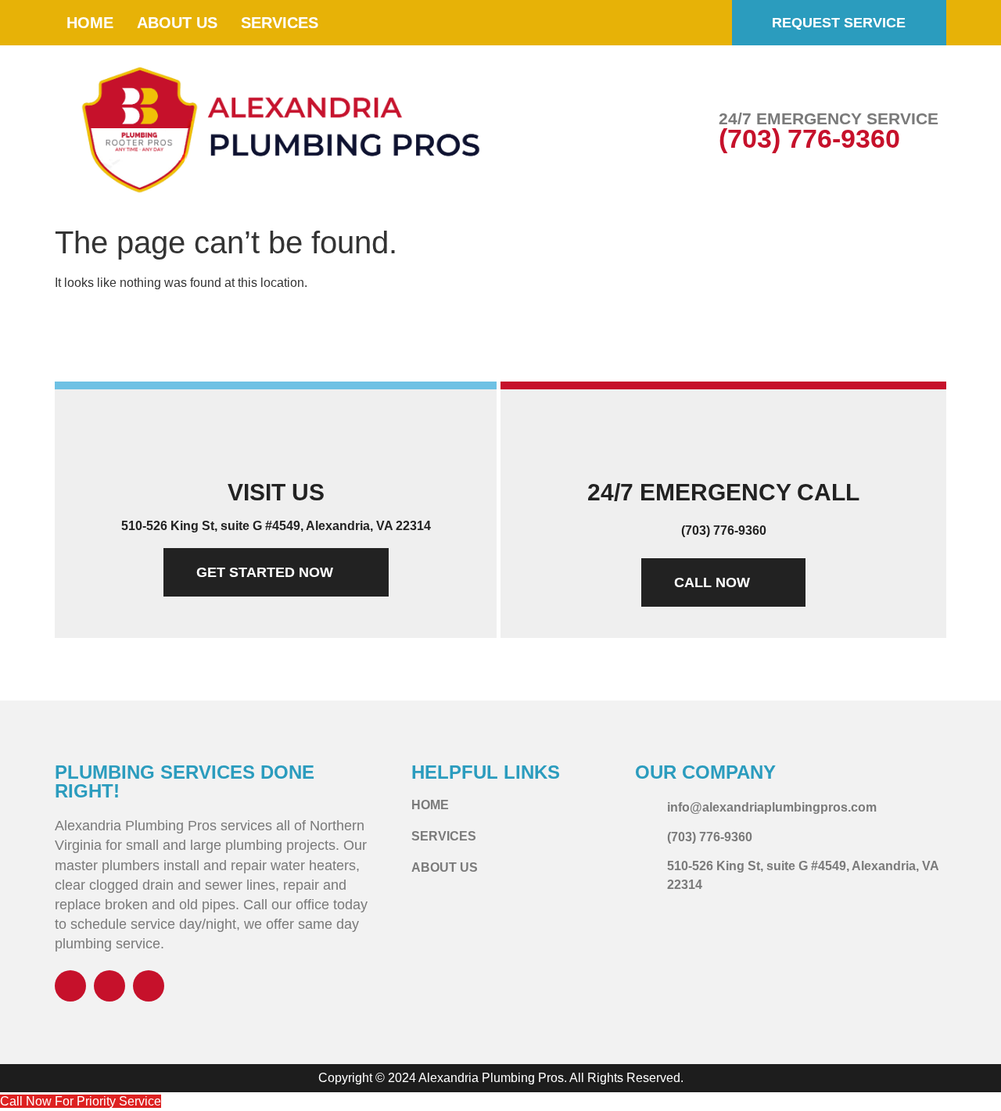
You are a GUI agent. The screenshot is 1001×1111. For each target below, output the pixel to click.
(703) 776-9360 (809, 138)
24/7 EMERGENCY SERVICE (828, 118)
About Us (177, 22)
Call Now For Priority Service (80, 1101)
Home (89, 22)
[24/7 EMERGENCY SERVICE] (685, 131)
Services (279, 22)
